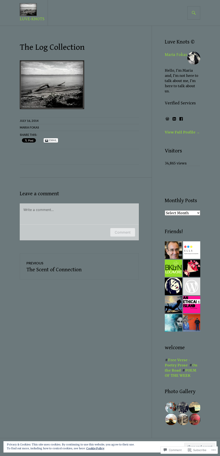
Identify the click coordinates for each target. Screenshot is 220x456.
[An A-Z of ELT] (173, 250)
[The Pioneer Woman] (191, 286)
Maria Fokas (29, 127)
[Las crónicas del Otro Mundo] (173, 323)
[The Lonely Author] (173, 304)
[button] (171, 407)
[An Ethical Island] (191, 304)
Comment (123, 232)
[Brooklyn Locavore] (173, 268)
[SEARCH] (193, 13)
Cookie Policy (95, 448)
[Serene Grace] (173, 286)
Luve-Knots (32, 19)
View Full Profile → (182, 132)
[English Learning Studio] (191, 250)
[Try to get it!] (191, 268)
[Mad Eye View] (191, 323)
